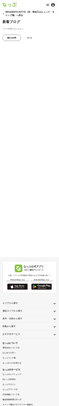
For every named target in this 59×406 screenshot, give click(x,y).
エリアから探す (10, 303)
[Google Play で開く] (41, 287)
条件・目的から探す (12, 318)
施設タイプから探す (12, 310)
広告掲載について (10, 394)
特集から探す (9, 326)
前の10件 (11, 37)
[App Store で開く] (17, 287)
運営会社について (10, 348)
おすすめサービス (11, 334)
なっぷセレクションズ (12, 374)
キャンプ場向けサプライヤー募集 (17, 404)
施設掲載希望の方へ (11, 399)
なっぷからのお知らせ (12, 363)
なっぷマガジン (9, 384)
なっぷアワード (9, 389)
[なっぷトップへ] (10, 5)
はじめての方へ (9, 353)
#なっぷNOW (8, 379)
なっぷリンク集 (9, 358)
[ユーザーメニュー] (50, 5)
